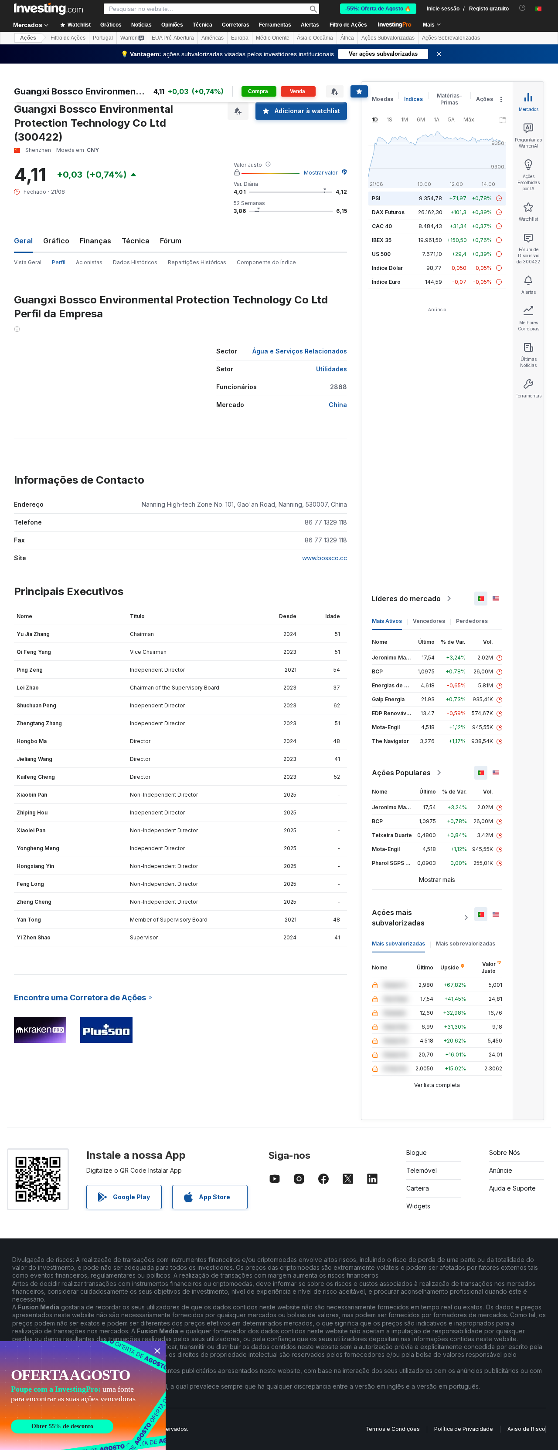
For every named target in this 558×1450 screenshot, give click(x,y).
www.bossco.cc (324, 558)
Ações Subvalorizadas (388, 38)
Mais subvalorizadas (398, 943)
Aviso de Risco (526, 1429)
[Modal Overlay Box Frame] (83, 1395)
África (347, 38)
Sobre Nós (504, 1152)
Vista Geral (27, 262)
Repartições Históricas (197, 262)
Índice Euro (386, 282)
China (338, 404)
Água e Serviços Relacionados (299, 351)
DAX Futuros (388, 212)
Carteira (417, 1188)
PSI (376, 198)
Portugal (103, 38)
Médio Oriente (272, 38)
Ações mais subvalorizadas (398, 917)
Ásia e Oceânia (315, 38)
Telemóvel (421, 1170)
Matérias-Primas (449, 99)
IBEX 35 (381, 240)
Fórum (170, 240)
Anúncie (500, 1170)
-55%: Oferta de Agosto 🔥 (378, 9)
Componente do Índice (266, 262)
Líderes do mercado (406, 598)
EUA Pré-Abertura (173, 38)
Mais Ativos (387, 621)
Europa (239, 38)
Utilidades (331, 369)
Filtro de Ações (348, 25)
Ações (28, 38)
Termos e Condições (392, 1429)
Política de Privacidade (463, 1429)
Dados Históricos (135, 262)
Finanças (95, 240)
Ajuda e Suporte (512, 1188)
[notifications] (522, 8)
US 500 (381, 254)
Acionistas (89, 262)
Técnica (136, 240)
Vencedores (429, 621)
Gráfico (56, 240)
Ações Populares (401, 772)
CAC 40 (382, 226)
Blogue (416, 1152)
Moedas (382, 99)
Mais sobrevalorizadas (465, 943)
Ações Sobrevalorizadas (451, 38)
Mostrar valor (320, 172)
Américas (212, 38)
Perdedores (472, 621)
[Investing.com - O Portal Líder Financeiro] (48, 9)
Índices (413, 99)
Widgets (418, 1206)
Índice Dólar (387, 268)
